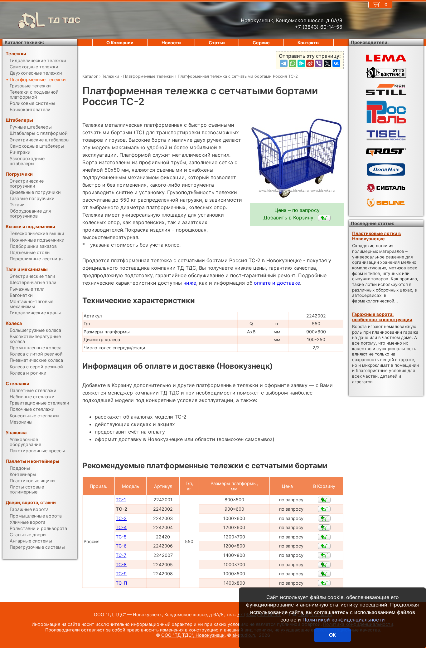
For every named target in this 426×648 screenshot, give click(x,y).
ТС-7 (121, 555)
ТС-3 (121, 518)
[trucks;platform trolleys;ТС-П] (324, 583)
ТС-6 (121, 545)
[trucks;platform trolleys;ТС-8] (324, 565)
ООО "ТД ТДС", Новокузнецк (193, 635)
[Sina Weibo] (310, 63)
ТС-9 (121, 573)
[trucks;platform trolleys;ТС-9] (324, 574)
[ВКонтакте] (336, 63)
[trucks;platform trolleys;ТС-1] (324, 500)
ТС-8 (121, 564)
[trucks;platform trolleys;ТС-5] (324, 537)
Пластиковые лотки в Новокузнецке (376, 236)
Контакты (309, 42)
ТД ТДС (64, 20)
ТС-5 (121, 536)
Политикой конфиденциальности (344, 619)
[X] (327, 63)
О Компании (119, 42)
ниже (189, 283)
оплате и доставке (277, 283)
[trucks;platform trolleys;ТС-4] (324, 527)
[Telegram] (284, 63)
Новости (171, 42)
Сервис (261, 42)
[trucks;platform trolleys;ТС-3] (324, 518)
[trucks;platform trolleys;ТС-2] (324, 218)
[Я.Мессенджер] (301, 63)
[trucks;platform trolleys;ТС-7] (324, 555)
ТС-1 (121, 499)
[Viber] (318, 63)
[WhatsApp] (292, 63)
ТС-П (121, 583)
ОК (332, 635)
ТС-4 (121, 527)
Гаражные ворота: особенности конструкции (382, 317)
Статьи (217, 42)
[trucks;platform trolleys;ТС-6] (324, 546)
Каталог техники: (24, 42)
